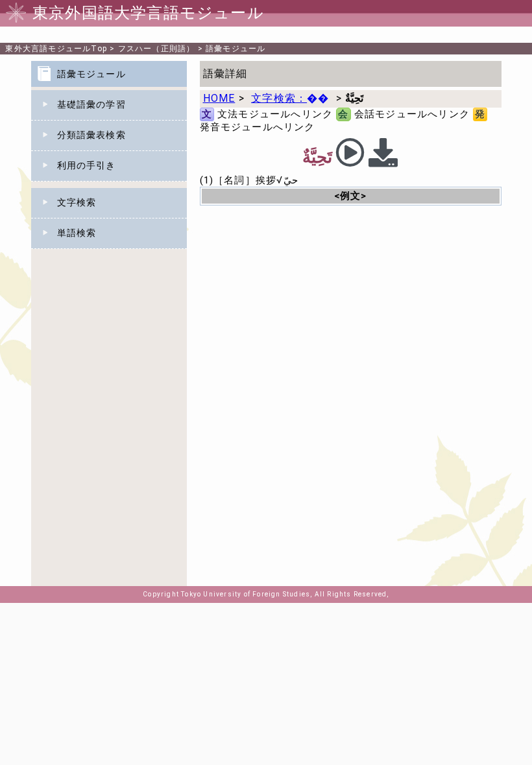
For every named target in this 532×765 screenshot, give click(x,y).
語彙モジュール (235, 48)
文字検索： (290, 98)
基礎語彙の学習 (91, 104)
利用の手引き (86, 165)
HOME (219, 98)
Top (56, 48)
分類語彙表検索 (91, 135)
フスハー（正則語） (156, 48)
